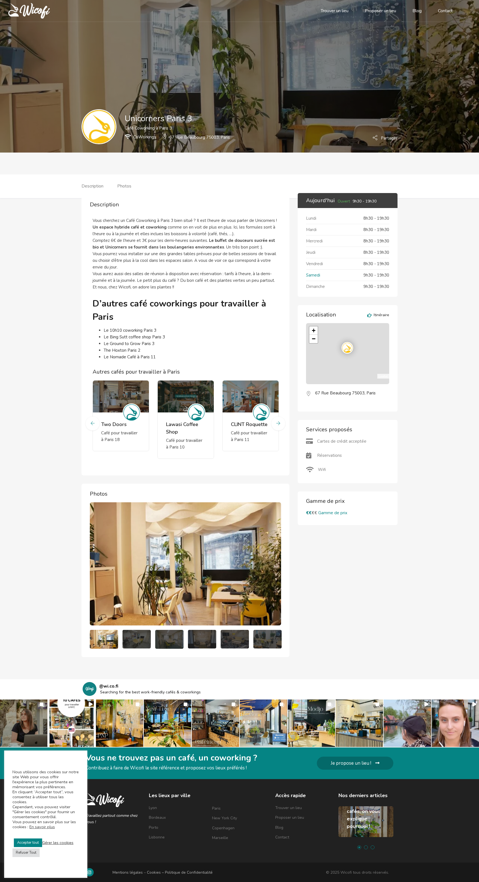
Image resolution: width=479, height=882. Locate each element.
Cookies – (156, 872)
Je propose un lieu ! (351, 763)
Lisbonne (157, 837)
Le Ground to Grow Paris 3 (129, 343)
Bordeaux (157, 817)
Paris (216, 808)
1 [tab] (359, 847)
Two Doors (114, 424)
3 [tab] (372, 847)
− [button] (313, 338)
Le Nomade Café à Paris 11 (130, 357)
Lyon (153, 807)
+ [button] (313, 330)
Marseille (220, 837)
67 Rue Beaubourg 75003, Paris (199, 137)
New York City (224, 818)
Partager (389, 137)
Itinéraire (381, 315)
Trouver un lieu (334, 11)
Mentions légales (128, 872)
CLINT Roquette (249, 424)
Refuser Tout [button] (26, 852)
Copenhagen (223, 828)
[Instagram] (89, 872)
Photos (124, 186)
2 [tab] (366, 847)
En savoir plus (42, 826)
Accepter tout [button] (28, 842)
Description (92, 186)
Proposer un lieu (380, 11)
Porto (153, 827)
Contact (445, 11)
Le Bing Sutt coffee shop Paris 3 (134, 337)
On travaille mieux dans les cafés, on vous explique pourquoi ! (364, 811)
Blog (417, 11)
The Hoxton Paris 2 (122, 350)
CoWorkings (144, 137)
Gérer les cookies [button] (57, 842)
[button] (23, 723)
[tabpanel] (366, 825)
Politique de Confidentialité (189, 872)
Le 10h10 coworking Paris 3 (130, 330)
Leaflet (383, 376)
